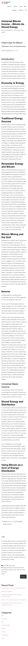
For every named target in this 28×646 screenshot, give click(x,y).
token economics (21, 569)
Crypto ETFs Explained (6, 591)
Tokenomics (4, 571)
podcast (11, 521)
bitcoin (11, 567)
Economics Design (8, 569)
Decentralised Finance (18, 567)
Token (15, 569)
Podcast (3, 631)
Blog (2, 615)
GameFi (3, 628)
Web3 (13, 565)
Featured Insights (5, 625)
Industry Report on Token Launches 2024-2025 (13, 588)
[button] (26, 10)
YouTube (15, 50)
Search (3, 573)
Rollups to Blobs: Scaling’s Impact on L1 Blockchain (13, 599)
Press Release (4, 635)
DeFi (10, 565)
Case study (4, 618)
